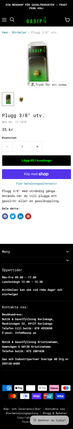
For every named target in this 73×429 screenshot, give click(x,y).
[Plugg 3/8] (8, 99)
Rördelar (19, 32)
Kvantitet (9, 137)
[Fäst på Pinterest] (28, 216)
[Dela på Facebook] (5, 216)
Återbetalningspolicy (22, 413)
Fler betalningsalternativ (36, 183)
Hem (5, 32)
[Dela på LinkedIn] (20, 216)
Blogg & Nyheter (55, 413)
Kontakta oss (55, 409)
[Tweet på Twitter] (13, 216)
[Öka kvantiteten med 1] (37, 146)
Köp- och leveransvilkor (22, 409)
